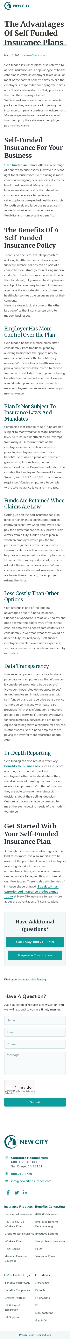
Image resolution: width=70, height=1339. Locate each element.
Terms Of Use (43, 1334)
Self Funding (38, 979)
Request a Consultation (35, 955)
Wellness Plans (45, 1256)
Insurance (24, 979)
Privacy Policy (26, 1334)
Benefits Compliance (17, 1290)
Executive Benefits (46, 1234)
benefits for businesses (22, 766)
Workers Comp (14, 1241)
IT (36, 1305)
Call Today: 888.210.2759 (35, 942)
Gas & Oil (41, 1320)
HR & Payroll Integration (13, 1307)
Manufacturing (44, 1313)
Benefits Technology (17, 1283)
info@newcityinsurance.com (31, 1181)
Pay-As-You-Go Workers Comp (14, 1224)
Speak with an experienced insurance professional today (31, 891)
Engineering (42, 1298)
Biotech (40, 1290)
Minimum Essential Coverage (16, 1258)
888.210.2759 (21, 1174)
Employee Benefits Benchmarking (47, 1224)
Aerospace (42, 1283)
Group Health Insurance (19, 1234)
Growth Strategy (15, 1298)
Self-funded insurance (21, 165)
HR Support (12, 1317)
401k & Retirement (47, 1214)
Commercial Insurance (18, 1214)
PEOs (38, 1249)
